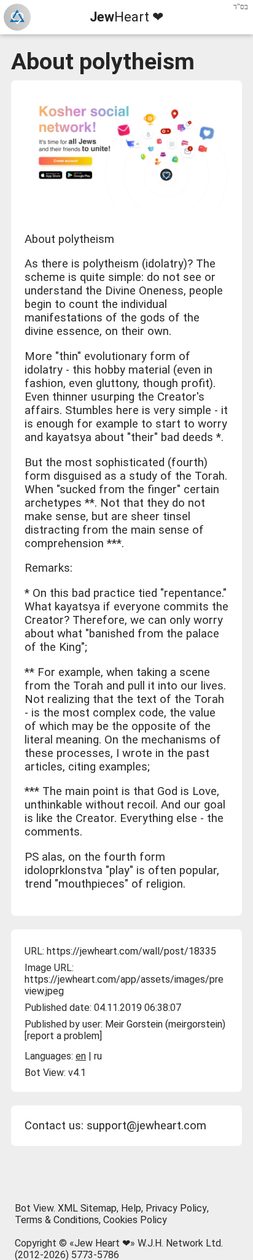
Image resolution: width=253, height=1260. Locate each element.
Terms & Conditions (57, 1220)
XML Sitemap (87, 1208)
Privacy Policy (176, 1208)
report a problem (63, 1036)
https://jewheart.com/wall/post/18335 (131, 951)
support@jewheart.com (146, 1125)
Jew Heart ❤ (102, 1243)
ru (98, 1056)
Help (131, 1208)
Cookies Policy (135, 1220)
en (81, 1056)
